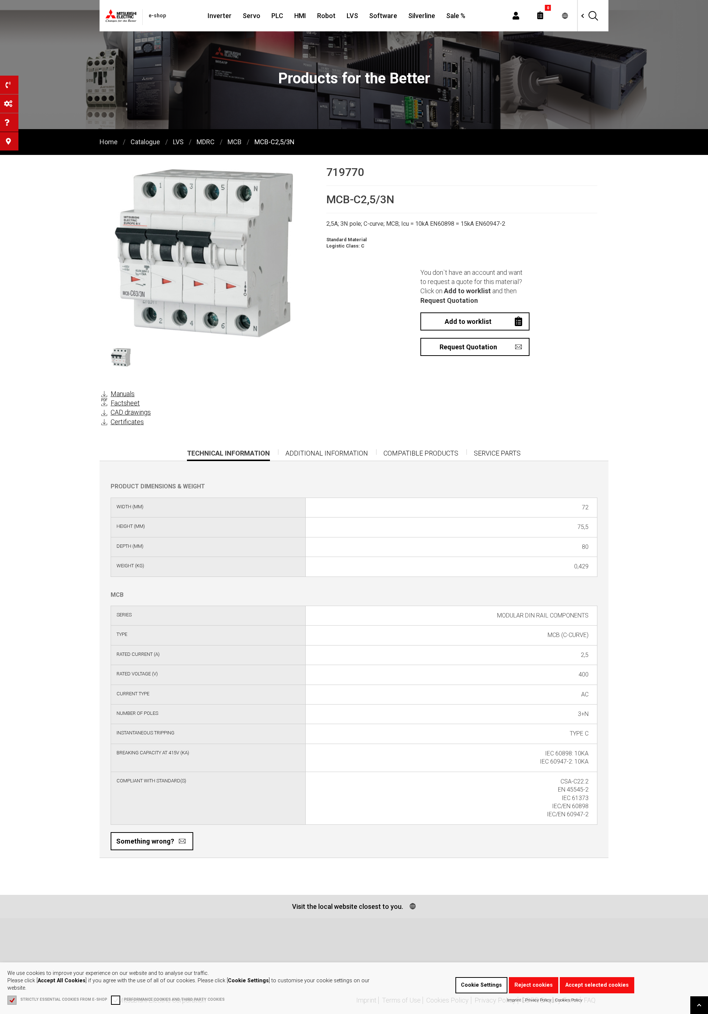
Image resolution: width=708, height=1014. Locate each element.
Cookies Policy (568, 1000)
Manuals (123, 394)
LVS (352, 16)
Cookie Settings (481, 985)
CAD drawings (131, 412)
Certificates (127, 422)
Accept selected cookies (597, 985)
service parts (497, 453)
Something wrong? (145, 841)
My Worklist (540, 15)
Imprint (514, 1000)
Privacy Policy (538, 1000)
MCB (235, 142)
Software (383, 16)
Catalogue (145, 142)
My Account (516, 15)
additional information (326, 453)
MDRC (206, 142)
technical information (228, 455)
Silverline (421, 16)
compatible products (421, 453)
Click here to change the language (565, 15)
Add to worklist (468, 321)
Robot (326, 16)
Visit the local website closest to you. (347, 906)
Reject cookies (533, 985)
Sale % (455, 16)
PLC (277, 16)
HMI (300, 16)
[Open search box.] (592, 15)
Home (109, 142)
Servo (251, 16)
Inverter (220, 16)
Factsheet (125, 403)
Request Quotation (468, 347)
